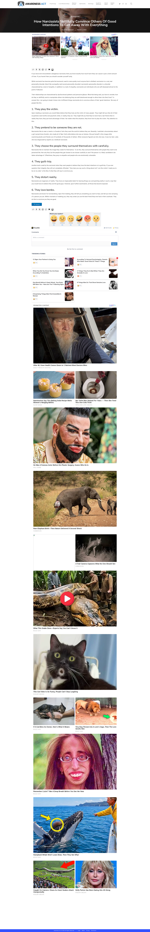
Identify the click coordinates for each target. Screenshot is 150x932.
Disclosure (93, 930)
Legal (79, 930)
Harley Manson (69, 30)
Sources (38, 204)
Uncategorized (75, 16)
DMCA (83, 930)
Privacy (88, 930)
